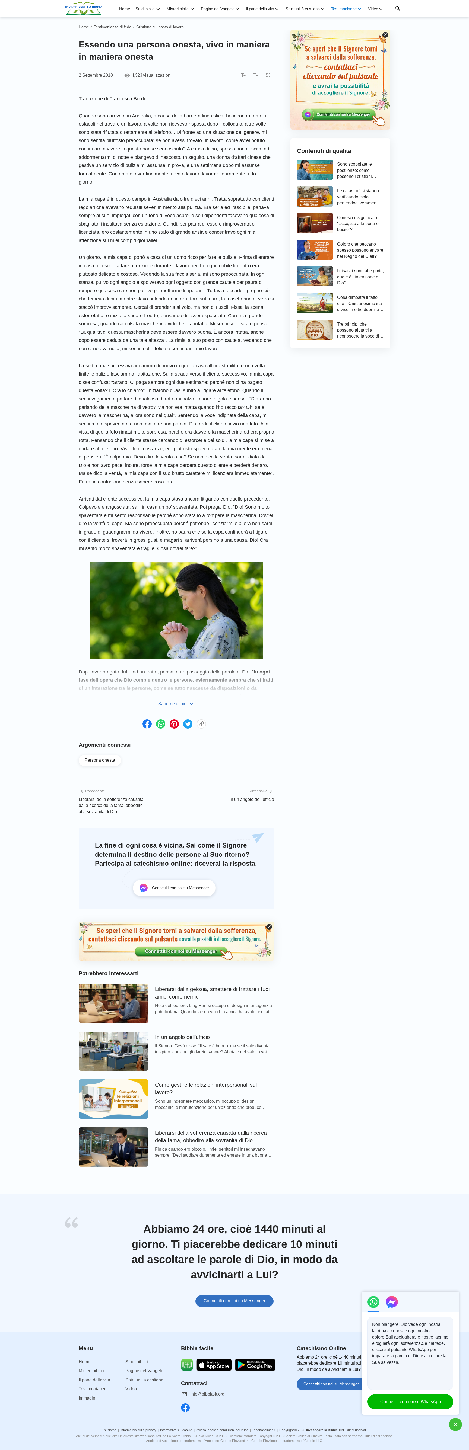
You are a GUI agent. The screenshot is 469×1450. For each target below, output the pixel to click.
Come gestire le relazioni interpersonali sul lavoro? (206, 1088)
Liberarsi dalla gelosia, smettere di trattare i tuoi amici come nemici (212, 993)
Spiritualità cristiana (303, 9)
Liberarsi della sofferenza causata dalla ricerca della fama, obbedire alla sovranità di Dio (111, 805)
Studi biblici (145, 9)
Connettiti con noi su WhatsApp (410, 1401)
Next (403, 1266)
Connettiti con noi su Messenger (234, 1300)
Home (124, 9)
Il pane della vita (260, 9)
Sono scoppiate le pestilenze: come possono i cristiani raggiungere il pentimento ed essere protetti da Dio (358, 170)
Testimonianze (344, 9)
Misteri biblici (178, 9)
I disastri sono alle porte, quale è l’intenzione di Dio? (360, 276)
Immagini (87, 1398)
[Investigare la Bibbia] (85, 8)
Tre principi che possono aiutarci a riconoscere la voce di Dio (358, 330)
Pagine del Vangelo (217, 9)
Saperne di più (172, 703)
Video (373, 9)
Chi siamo (109, 1430)
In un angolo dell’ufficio (252, 799)
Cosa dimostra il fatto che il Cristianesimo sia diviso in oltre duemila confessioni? (359, 304)
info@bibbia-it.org (207, 1394)
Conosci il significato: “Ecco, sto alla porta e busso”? (358, 223)
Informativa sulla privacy (138, 1430)
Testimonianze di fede (112, 27)
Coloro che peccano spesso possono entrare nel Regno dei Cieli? (360, 250)
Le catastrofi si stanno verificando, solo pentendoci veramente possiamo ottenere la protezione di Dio (358, 197)
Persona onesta (100, 760)
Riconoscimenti (263, 1430)
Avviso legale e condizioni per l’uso (222, 1430)
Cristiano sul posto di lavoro (160, 27)
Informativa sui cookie (176, 1430)
